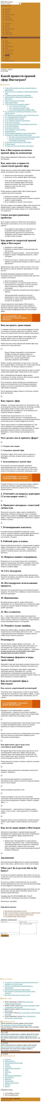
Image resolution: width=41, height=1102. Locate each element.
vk (10, 5)
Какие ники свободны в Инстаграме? (17, 989)
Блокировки (9, 20)
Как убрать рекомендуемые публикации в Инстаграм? (22, 1006)
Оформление (9, 46)
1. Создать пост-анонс (17, 106)
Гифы (7, 41)
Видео (7, 12)
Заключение (10, 144)
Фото (6, 48)
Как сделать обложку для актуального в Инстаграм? (22, 913)
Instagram (8, 9)
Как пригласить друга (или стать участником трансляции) (21, 139)
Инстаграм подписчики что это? (16, 911)
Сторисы (8, 1059)
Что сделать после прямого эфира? (17, 104)
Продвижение (9, 14)
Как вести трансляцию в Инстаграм (18, 142)
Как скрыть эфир (11, 102)
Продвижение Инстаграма (14, 1063)
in (8, 5)
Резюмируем (10, 131)
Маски (7, 59)
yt (3, 5)
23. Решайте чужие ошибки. (15, 129)
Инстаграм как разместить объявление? (19, 1002)
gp (5, 5)
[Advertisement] (20, 957)
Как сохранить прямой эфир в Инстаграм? (19, 914)
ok (1, 5)
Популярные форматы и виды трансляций (20, 133)
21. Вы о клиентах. (12, 128)
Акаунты (8, 1066)
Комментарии (9, 61)
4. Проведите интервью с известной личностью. (22, 115)
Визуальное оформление (13, 1075)
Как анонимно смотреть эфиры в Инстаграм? (16, 1025)
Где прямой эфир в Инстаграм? (15, 916)
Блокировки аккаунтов (12, 1068)
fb (4, 5)
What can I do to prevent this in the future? (19, 146)
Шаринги (8, 52)
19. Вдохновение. (12, 126)
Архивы (7, 57)
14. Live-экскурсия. (12, 122)
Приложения (9, 50)
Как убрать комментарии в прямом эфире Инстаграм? (19, 1036)
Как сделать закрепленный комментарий (24, 137)
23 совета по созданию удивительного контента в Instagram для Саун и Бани (21, 983)
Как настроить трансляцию (14, 101)
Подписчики (9, 53)
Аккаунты (8, 18)
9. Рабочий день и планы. (14, 119)
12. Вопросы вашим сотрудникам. (17, 120)
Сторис (7, 11)
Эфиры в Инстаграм (12, 1083)
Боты (6, 44)
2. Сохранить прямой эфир (19, 108)
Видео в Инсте (10, 1061)
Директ (7, 16)
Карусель (8, 43)
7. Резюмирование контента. (15, 117)
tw (7, 5)
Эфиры (7, 55)
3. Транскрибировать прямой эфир (22, 110)
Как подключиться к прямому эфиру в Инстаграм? (18, 1047)
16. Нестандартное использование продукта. (21, 124)
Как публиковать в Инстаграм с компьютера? (20, 1017)
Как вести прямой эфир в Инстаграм (18, 135)
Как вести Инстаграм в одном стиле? (17, 995)
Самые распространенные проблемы (18, 95)
